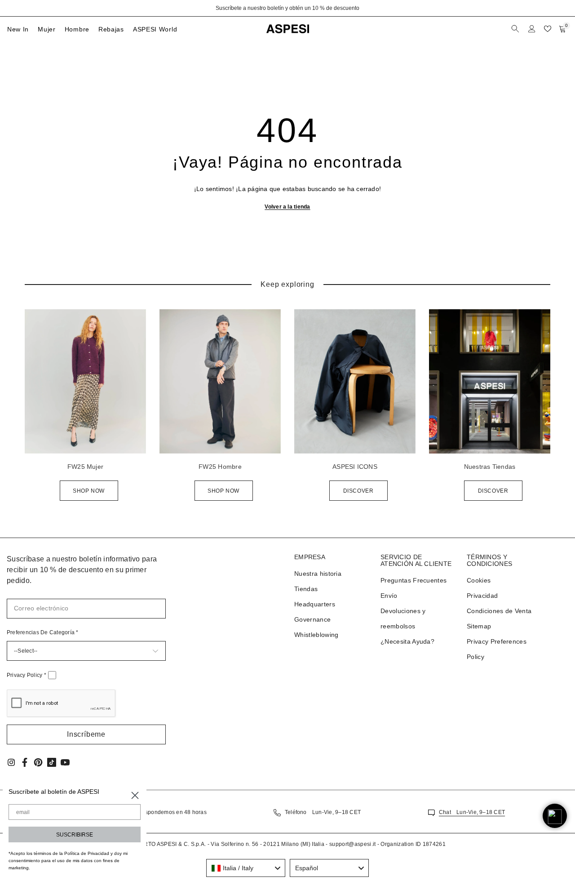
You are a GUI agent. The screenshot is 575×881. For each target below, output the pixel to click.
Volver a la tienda (287, 207)
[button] (86, 734)
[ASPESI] (85, 381)
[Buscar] (516, 28)
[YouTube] (65, 762)
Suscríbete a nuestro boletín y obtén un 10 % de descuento (287, 8)
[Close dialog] (135, 795)
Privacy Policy (26, 675)
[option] (287, 8)
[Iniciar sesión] (531, 28)
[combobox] (245, 868)
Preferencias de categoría (43, 632)
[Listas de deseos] (547, 28)
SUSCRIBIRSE (74, 835)
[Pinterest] (38, 762)
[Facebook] (24, 762)
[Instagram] (11, 762)
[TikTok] (51, 762)
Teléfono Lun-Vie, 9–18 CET (323, 812)
